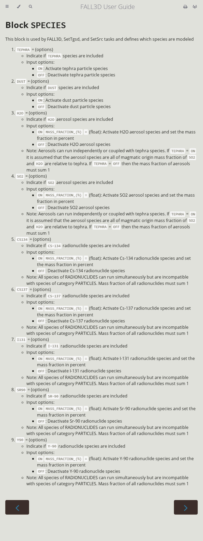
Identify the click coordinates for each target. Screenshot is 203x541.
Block (35, 24)
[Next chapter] (186, 507)
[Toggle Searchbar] (30, 6)
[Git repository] (195, 7)
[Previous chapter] (17, 507)
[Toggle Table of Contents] (7, 6)
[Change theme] (19, 6)
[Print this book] (186, 7)
